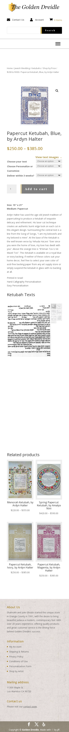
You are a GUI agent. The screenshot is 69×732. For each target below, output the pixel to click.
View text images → (48, 157)
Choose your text (17, 161)
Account (39, 19)
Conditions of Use (18, 661)
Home (10, 68)
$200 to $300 (13, 72)
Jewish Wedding (22, 68)
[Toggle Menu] (57, 43)
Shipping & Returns (19, 651)
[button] (57, 91)
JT (58, 729)
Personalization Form (20, 666)
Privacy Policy (16, 656)
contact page (30, 706)
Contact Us (18, 19)
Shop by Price (49, 68)
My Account (15, 646)
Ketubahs (36, 68)
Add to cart (36, 189)
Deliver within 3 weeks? (20, 175)
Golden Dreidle (30, 729)
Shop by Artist (16, 671)
